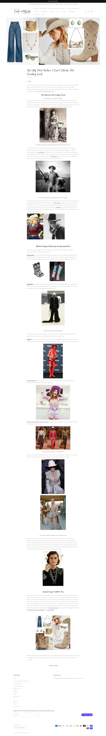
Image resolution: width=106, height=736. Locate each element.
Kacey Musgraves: (31, 380)
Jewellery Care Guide (18, 686)
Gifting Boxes (16, 696)
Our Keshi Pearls (17, 683)
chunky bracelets (53, 608)
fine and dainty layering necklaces (35, 610)
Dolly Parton (57, 203)
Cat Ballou (58, 207)
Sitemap (15, 703)
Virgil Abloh (30, 284)
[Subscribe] (37, 714)
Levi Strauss (41, 152)
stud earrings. (50, 610)
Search (15, 678)
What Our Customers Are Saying (20, 681)
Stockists (15, 701)
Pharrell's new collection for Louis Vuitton (38, 422)
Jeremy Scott (30, 255)
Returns (15, 693)
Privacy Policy (16, 706)
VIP (14, 698)
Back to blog (54, 665)
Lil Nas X (29, 339)
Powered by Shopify (25, 732)
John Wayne (53, 156)
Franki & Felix (19, 732)
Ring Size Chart (16, 688)
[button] (57, 8)
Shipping (15, 691)
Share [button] (29, 81)
